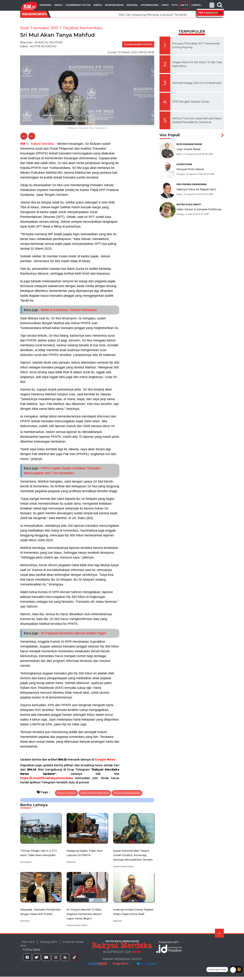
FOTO (174, 5)
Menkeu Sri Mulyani (66, 793)
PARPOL (97, 5)
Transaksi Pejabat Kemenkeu (127, 793)
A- (31, 136)
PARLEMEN (45, 5)
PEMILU (58, 5)
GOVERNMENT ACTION (78, 5)
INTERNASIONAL (150, 5)
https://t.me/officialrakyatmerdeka (46, 778)
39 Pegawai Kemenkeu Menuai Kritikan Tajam (65, 633)
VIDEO (165, 5)
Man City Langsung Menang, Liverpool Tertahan (120, 14)
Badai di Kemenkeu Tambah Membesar (60, 310)
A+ (23, 136)
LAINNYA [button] (196, 5)
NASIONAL (132, 5)
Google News (105, 759)
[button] (212, 5)
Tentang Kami (48, 941)
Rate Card (28, 941)
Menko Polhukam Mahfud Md (95, 793)
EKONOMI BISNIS (114, 5)
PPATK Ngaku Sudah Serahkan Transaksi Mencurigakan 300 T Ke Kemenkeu (62, 470)
